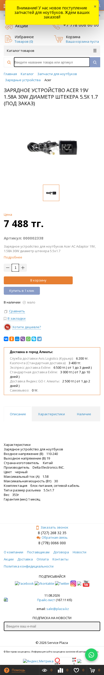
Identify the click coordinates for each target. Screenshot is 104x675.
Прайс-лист (46, 600)
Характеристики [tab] (51, 414)
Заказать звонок (54, 527)
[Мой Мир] (17, 339)
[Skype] (34, 339)
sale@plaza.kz (57, 608)
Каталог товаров (20, 50)
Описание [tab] (18, 414)
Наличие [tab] (84, 414)
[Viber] (22, 339)
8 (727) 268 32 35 (52, 532)
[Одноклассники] (11, 339)
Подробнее (13, 257)
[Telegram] (39, 339)
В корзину (38, 280)
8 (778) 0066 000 (52, 542)
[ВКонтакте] (6, 339)
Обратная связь (55, 537)
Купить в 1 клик (21, 290)
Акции (21, 26)
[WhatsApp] (28, 339)
